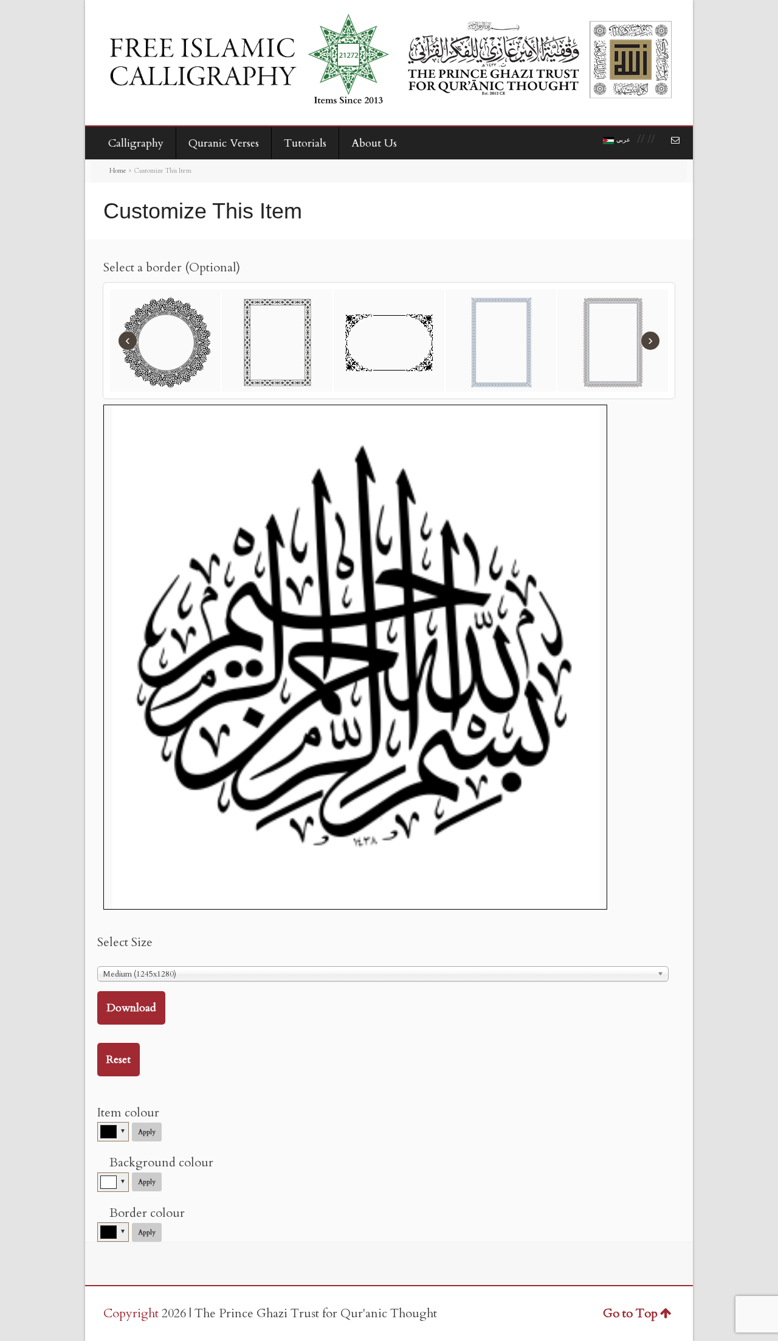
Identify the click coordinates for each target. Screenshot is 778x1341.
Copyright (131, 1313)
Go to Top (630, 1313)
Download (131, 1007)
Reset (118, 1059)
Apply (147, 1132)
